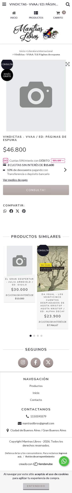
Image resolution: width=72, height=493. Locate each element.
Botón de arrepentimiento (40, 456)
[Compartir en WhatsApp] (5, 211)
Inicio (22, 51)
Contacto (36, 399)
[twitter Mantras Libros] (48, 363)
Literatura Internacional (40, 51)
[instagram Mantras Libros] (23, 363)
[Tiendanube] (36, 465)
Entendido (36, 485)
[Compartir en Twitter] (17, 211)
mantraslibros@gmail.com (38, 423)
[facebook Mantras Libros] (36, 363)
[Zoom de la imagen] (67, 64)
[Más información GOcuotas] (58, 160)
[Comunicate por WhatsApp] (64, 461)
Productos (36, 386)
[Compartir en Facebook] (11, 211)
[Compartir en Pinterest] (24, 211)
